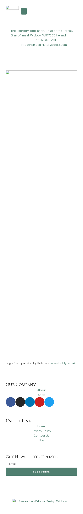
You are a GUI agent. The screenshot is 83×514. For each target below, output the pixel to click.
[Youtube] (39, 402)
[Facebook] (10, 402)
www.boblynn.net (63, 363)
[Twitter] (49, 402)
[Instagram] (20, 402)
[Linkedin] (30, 402)
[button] (24, 11)
